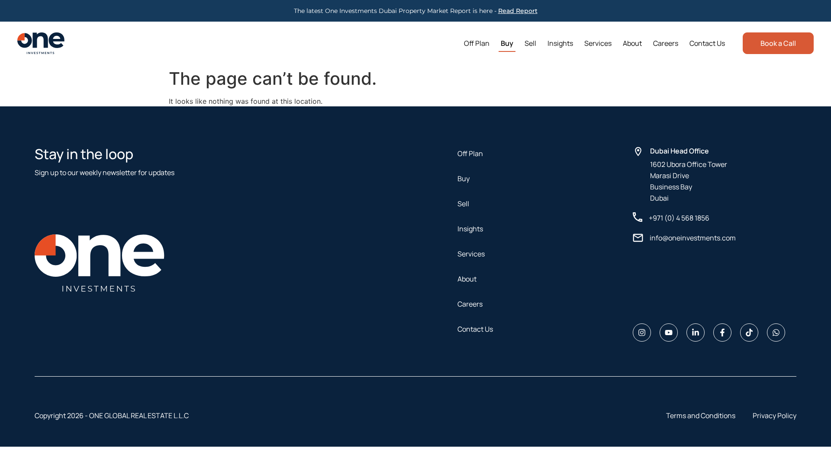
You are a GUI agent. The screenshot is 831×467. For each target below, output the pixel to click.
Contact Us (707, 43)
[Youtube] (669, 332)
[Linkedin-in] (695, 332)
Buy (507, 43)
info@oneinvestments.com (693, 238)
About (632, 43)
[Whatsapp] (776, 332)
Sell (530, 43)
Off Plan (477, 43)
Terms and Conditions (700, 415)
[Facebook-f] (722, 332)
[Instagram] (642, 332)
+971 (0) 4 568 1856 (679, 218)
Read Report (518, 11)
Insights (560, 43)
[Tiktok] (749, 332)
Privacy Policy (774, 415)
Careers (665, 43)
